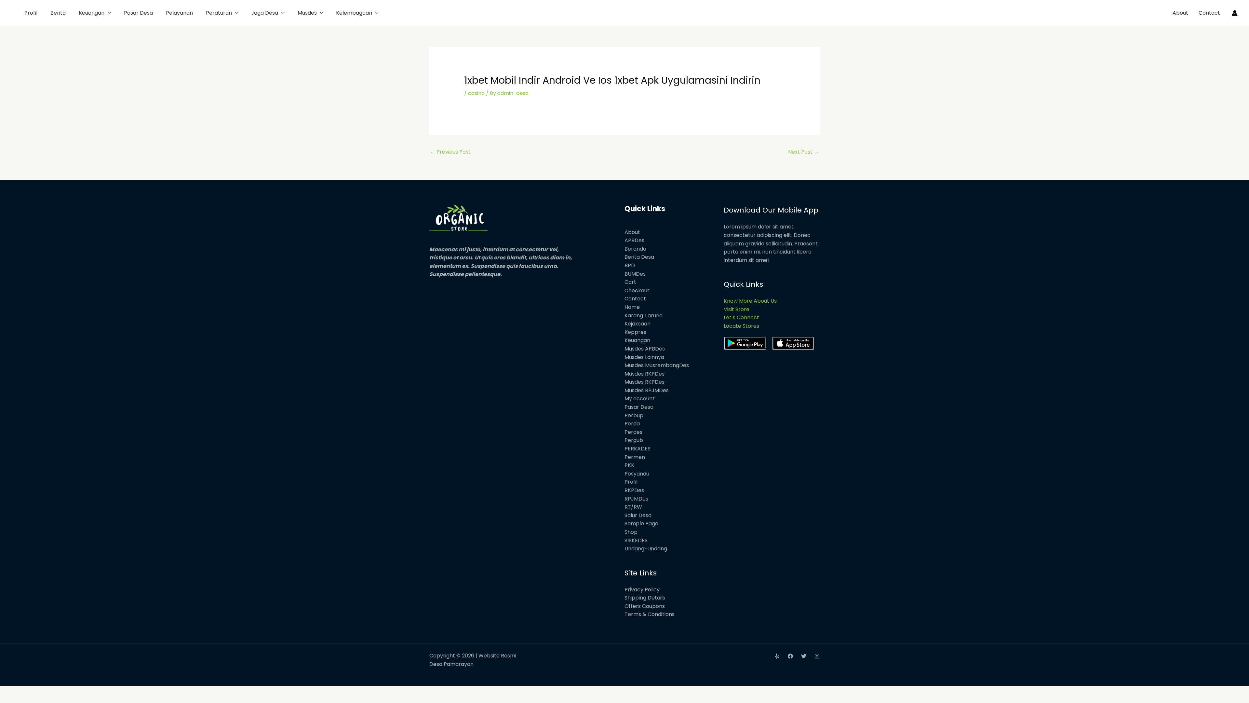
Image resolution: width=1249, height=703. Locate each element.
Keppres (635, 332)
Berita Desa (639, 257)
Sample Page (641, 523)
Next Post (803, 152)
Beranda (635, 249)
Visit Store (736, 309)
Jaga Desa (264, 13)
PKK (629, 465)
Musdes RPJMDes (646, 390)
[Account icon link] (1235, 13)
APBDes (634, 240)
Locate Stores (741, 326)
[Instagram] (817, 656)
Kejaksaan (637, 323)
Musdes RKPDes (644, 374)
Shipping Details (644, 597)
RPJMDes (636, 499)
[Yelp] (777, 656)
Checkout (637, 290)
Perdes (633, 432)
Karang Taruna (643, 315)
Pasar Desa (138, 13)
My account (639, 398)
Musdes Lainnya (644, 357)
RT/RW (633, 507)
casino (476, 93)
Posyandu (636, 473)
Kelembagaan (354, 13)
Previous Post (450, 152)
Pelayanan (179, 13)
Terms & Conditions (649, 614)
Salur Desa (637, 515)
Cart (630, 282)
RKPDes (634, 490)
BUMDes (635, 274)
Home (632, 307)
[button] (107, 13)
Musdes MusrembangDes (656, 365)
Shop (631, 532)
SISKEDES (636, 540)
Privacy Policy (642, 589)
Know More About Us (750, 301)
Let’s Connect (741, 317)
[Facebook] (790, 656)
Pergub (633, 440)
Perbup (633, 415)
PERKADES (637, 448)
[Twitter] (803, 656)
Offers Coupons (644, 606)
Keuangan (91, 13)
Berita (58, 13)
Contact (1209, 13)
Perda (632, 423)
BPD (629, 265)
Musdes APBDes (644, 348)
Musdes (307, 13)
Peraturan (219, 13)
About (1180, 13)
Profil (30, 13)
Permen (634, 457)
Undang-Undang (645, 548)
